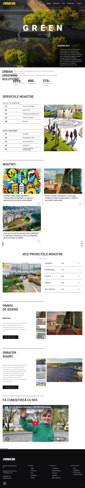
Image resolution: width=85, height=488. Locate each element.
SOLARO (79, 3)
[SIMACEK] (9, 3)
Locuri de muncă (77, 474)
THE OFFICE (54, 473)
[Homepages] (9, 459)
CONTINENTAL (55, 468)
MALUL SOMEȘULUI (56, 478)
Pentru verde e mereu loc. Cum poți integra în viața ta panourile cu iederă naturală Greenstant (61, 198)
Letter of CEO (77, 472)
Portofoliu (56, 3)
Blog (63, 3)
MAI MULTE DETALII (10, 337)
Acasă (49, 3)
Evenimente (76, 470)
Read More (38, 204)
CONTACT (3, 244)
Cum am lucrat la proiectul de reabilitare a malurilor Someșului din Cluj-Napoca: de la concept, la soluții (21, 235)
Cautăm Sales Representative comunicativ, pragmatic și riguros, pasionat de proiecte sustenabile (18, 198)
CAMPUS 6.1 (55, 475)
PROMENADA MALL (56, 470)
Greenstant (70, 3)
